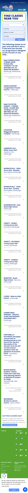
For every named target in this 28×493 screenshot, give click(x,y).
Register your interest (10, 425)
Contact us (3, 472)
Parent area (21, 2)
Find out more (5, 486)
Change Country (14, 2)
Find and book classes (5, 466)
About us (3, 464)
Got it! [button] (14, 490)
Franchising (3, 470)
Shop (2, 468)
